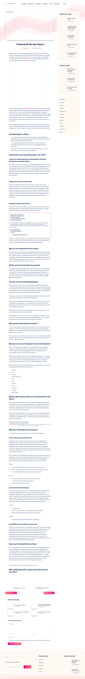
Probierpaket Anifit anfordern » (20, 235)
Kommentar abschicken (14, 643)
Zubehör (23, 588)
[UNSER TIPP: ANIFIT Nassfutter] (17, 214)
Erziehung (24, 3)
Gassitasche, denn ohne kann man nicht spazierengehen (72, 27)
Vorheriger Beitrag (11, 593)
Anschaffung (62, 99)
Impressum (41, 668)
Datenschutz (41, 665)
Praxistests (62, 117)
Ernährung (30, 3)
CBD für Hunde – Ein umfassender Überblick (71, 70)
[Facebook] (68, 4)
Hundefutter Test (63, 111)
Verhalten (61, 126)
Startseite (41, 659)
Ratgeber (45, 3)
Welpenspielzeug (28, 108)
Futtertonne (35, 565)
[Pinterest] (73, 4)
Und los (27, 666)
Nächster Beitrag (49, 593)
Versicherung (62, 129)
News (51, 3)
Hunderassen (62, 114)
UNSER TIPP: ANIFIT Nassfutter (16, 216)
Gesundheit (38, 3)
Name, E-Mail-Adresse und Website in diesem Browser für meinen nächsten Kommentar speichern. (30, 640)
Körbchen (29, 58)
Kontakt (40, 671)
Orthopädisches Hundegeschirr (22, 612)
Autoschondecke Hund (20, 605)
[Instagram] (71, 4)
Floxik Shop (57, 3)
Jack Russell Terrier (13, 424)
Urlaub (61, 123)
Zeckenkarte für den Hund (44, 612)
